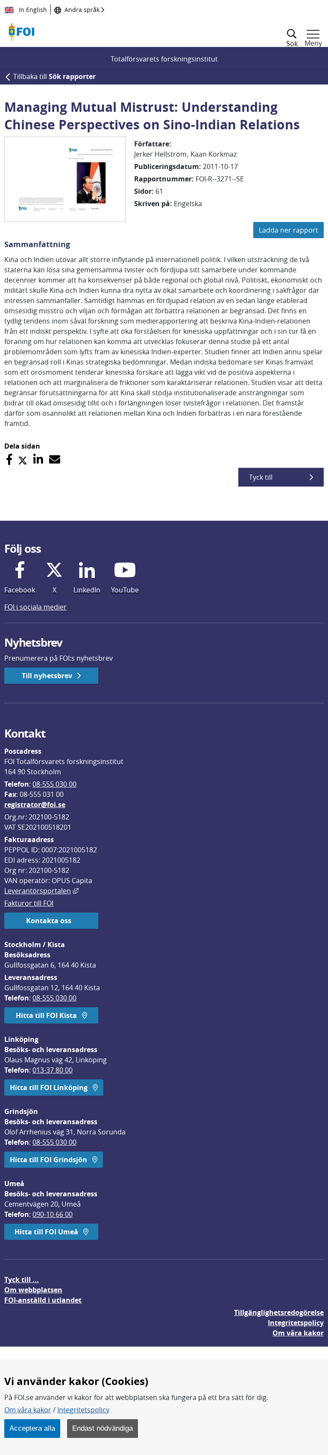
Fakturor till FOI (28, 903)
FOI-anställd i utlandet (43, 1300)
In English (32, 10)
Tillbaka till (54, 76)
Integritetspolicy (83, 1409)
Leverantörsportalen (41, 890)
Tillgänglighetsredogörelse (279, 1312)
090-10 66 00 (52, 1214)
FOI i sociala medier (35, 607)
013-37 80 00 (52, 1070)
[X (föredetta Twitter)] (22, 459)
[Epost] (54, 459)
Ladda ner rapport (288, 230)
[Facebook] (9, 459)
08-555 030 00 (54, 784)
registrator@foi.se (34, 804)
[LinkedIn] (38, 459)
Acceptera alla (32, 1428)
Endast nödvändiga (102, 1428)
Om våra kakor (27, 1409)
